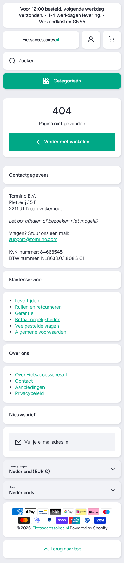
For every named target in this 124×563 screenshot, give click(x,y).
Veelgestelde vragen (37, 326)
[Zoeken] (9, 61)
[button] (112, 40)
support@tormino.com (33, 239)
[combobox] (62, 61)
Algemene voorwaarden (40, 332)
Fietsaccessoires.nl (51, 528)
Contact (24, 381)
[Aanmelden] (106, 442)
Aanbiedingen (30, 387)
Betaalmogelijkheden (37, 319)
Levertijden (27, 300)
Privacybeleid (29, 393)
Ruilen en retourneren (38, 307)
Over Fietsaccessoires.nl (41, 374)
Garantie (24, 313)
